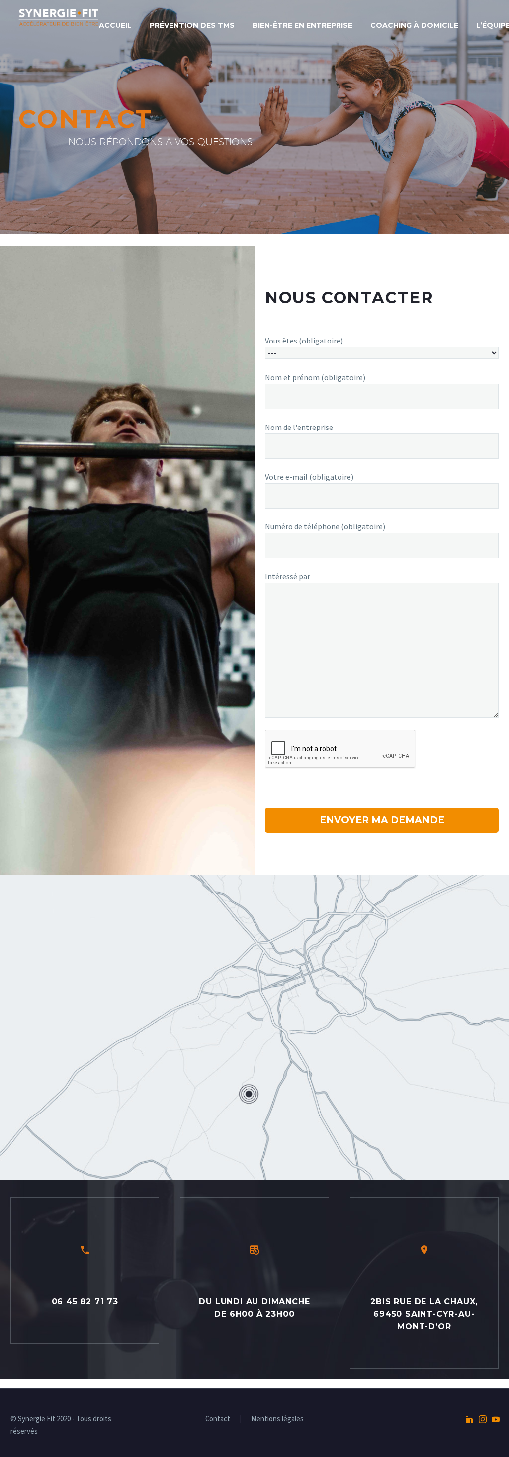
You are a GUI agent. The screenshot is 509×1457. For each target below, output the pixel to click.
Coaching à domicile (414, 25)
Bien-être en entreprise (302, 25)
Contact (217, 1419)
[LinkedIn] (470, 1419)
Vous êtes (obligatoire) (304, 340)
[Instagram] (483, 1419)
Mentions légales (277, 1419)
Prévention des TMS (192, 25)
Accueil (115, 25)
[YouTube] (496, 1419)
